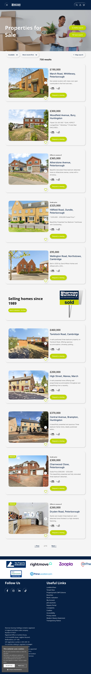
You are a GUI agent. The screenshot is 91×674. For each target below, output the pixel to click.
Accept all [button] (9, 665)
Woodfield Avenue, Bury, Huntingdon (63, 117)
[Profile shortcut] (80, 5)
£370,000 (55, 412)
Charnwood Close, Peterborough (59, 466)
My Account (51, 600)
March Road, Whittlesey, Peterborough (63, 75)
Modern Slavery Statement (56, 618)
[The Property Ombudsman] (16, 564)
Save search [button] (79, 35)
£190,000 (55, 69)
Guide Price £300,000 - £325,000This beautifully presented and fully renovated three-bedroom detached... (65, 474)
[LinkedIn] (19, 590)
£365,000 (55, 158)
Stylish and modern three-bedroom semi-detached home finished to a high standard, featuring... (64, 518)
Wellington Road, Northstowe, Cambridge (65, 257)
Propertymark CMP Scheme (56, 592)
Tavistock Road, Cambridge (64, 334)
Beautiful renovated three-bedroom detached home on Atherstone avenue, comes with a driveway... (65, 172)
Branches (50, 595)
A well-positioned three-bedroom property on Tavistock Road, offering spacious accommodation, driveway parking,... (65, 342)
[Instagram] (13, 590)
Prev (37, 546)
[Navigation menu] (7, 5)
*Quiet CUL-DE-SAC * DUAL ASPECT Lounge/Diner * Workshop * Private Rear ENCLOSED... (63, 125)
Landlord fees (51, 587)
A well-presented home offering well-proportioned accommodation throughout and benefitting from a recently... (65, 383)
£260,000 (55, 507)
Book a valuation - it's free (18, 310)
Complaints (50, 608)
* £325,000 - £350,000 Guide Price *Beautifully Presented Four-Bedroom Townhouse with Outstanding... (66, 220)
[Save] (45, 98)
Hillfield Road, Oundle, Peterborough (61, 211)
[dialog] (15, 659)
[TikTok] (25, 590)
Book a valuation (52, 598)
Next (53, 546)
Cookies (49, 610)
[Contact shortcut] (84, 5)
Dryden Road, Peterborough (65, 511)
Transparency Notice (54, 621)
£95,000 (54, 252)
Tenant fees (51, 590)
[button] (45, 83)
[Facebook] (7, 590)
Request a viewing (58, 95)
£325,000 (55, 205)
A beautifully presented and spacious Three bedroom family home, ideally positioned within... (64, 427)
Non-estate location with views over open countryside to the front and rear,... (64, 82)
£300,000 (55, 111)
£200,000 (55, 372)
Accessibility (51, 613)
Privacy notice (51, 615)
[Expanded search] (76, 5)
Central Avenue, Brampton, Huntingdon (64, 418)
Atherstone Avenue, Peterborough (60, 164)
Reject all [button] (21, 665)
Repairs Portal (51, 605)
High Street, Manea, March (64, 376)
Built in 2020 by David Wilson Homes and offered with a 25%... (64, 265)
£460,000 (55, 330)
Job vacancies (51, 603)
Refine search (78, 28)
